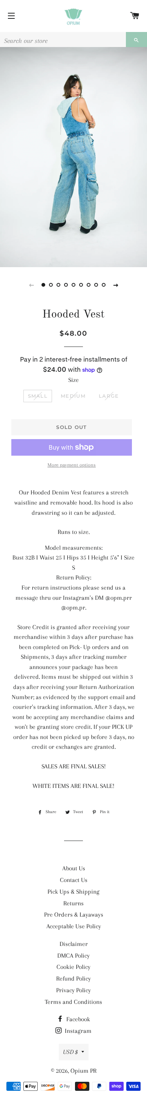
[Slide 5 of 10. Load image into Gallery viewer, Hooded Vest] (73, 285)
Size (73, 379)
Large (109, 396)
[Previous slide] (31, 285)
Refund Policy (73, 978)
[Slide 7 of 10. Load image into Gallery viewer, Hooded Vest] (88, 285)
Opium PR (83, 1070)
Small (38, 396)
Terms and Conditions (73, 1001)
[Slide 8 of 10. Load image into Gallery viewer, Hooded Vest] (96, 285)
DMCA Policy (73, 955)
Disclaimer (74, 943)
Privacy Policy (73, 990)
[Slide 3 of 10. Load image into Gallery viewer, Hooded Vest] (58, 285)
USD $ (70, 1051)
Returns (73, 903)
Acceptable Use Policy (73, 926)
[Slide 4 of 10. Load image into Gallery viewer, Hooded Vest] (66, 285)
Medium (73, 396)
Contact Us (73, 879)
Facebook (77, 1019)
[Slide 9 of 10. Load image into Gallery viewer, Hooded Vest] (103, 285)
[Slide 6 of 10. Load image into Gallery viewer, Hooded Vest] (81, 285)
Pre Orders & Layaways (73, 914)
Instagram (77, 1030)
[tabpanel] (73, 157)
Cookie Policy (73, 966)
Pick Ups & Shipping (73, 891)
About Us (73, 868)
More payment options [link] (71, 465)
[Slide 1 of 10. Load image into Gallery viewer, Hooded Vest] (43, 285)
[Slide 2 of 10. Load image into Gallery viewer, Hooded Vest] (51, 285)
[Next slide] (115, 285)
